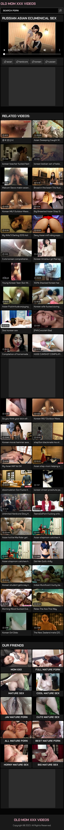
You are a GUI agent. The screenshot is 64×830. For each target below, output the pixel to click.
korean (37, 61)
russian (51, 61)
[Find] (60, 10)
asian (9, 61)
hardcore (23, 61)
